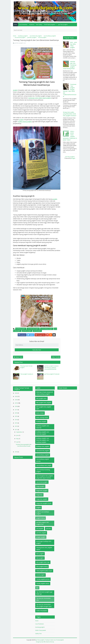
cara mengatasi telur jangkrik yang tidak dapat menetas (44, 477)
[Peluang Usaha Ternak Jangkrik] (16, 368)
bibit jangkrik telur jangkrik (43, 402)
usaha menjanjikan (41, 610)
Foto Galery (39, 24)
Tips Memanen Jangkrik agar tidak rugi (44, 593)
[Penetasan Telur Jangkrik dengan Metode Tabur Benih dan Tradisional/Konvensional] (66, 86)
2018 (16, 406)
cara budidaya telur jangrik (43, 465)
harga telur (39, 495)
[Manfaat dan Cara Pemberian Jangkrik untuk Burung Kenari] (66, 64)
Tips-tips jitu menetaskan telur (43, 599)
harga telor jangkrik (41, 490)
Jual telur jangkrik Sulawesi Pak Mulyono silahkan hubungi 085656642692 (51, 367)
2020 (16, 399)
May (17, 438)
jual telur (48, 528)
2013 (16, 423)
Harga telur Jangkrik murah (43, 503)
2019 (16, 403)
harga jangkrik (40, 486)
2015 (16, 416)
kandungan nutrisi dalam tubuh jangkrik (39, 98)
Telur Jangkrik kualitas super (44, 571)
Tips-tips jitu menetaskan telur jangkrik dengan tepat (44, 605)
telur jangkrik (40, 558)
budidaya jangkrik (20, 329)
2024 (16, 393)
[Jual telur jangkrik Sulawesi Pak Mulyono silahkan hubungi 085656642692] (40, 368)
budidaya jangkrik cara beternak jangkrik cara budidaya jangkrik (42, 440)
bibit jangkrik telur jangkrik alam (43, 408)
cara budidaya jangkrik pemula (42, 460)
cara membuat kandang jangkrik (43, 470)
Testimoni (31, 24)
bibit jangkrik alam (41, 398)
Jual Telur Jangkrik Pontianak (51, 374)
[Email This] (54, 334)
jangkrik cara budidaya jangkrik (42, 513)
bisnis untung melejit (42, 417)
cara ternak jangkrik (41, 482)
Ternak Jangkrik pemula (43, 579)
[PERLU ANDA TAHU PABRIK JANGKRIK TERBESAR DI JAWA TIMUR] (66, 133)
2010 (16, 452)
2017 (16, 409)
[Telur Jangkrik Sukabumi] (16, 376)
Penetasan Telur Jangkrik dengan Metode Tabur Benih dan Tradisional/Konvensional (69, 90)
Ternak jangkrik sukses (42, 583)
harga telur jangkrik (41, 499)
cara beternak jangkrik (33, 329)
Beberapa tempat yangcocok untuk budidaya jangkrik (44, 393)
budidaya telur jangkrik (42, 446)
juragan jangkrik (40, 537)
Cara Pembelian (23, 24)
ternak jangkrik (37, 330)
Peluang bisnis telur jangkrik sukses (44, 548)
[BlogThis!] (50, 334)
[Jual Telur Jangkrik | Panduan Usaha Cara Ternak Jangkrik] (45, 11)
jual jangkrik (39, 528)
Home (15, 24)
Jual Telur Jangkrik (63, 24)
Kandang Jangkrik (40, 627)
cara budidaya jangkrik (47, 329)
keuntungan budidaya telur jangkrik (43, 542)
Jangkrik (15, 90)
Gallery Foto (38, 633)
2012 (16, 426)
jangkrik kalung (40, 518)
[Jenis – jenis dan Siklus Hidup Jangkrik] (66, 44)
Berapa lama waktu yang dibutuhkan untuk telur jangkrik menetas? (69, 113)
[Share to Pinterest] (47, 334)
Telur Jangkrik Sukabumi (26, 374)
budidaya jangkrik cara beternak (42, 426)
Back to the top (50, 642)
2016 (16, 413)
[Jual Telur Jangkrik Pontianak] (40, 376)
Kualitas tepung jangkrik (25, 121)
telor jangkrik (40, 554)
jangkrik (21, 119)
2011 (16, 429)
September (19, 432)
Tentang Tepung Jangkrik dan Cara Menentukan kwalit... (23, 445)
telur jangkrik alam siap (42, 562)
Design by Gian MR (40, 642)
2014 (16, 419)
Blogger (73, 158)
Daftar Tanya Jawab (40, 630)
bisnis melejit (40, 413)
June (17, 435)
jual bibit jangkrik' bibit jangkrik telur (42, 523)
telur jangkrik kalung (42, 566)
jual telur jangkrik (27, 330)
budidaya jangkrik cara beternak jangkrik (42, 433)
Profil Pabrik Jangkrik (49, 24)
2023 (16, 396)
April (17, 442)
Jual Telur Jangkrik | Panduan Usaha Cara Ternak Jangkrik (50, 640)
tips (37, 588)
